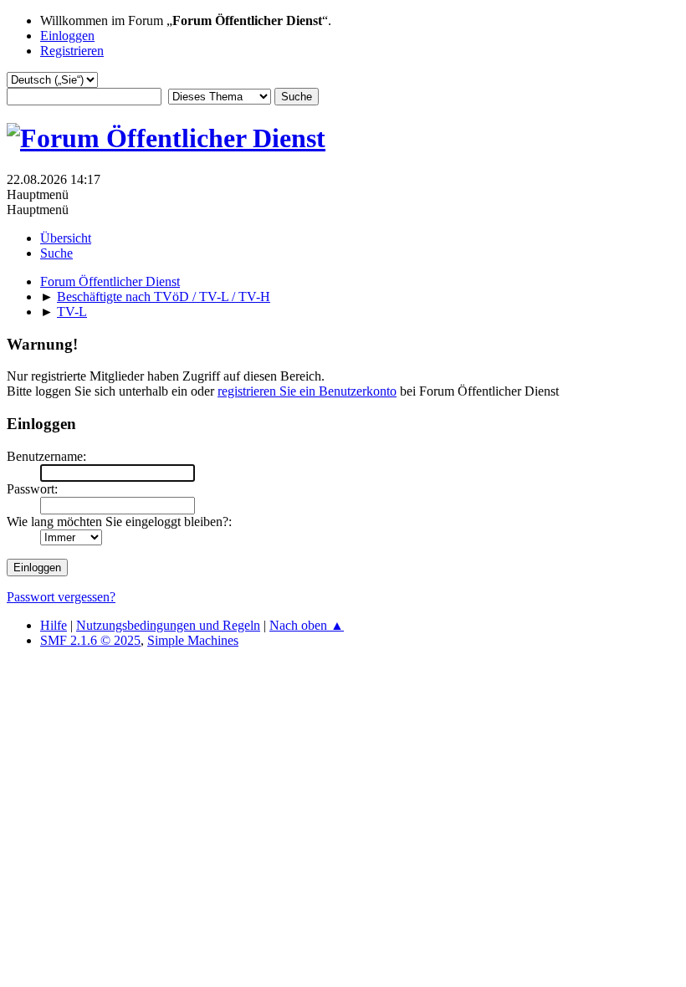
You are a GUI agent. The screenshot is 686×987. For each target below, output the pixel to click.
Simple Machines (192, 640)
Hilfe (53, 625)
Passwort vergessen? (61, 597)
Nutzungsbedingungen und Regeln (168, 625)
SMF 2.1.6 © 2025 (90, 640)
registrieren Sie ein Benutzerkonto (307, 391)
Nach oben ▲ (306, 625)
